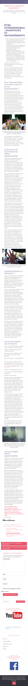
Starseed (5, 646)
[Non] (26, 680)
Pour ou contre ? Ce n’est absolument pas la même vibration (13, 548)
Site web (5, 583)
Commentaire (6, 559)
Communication (6, 641)
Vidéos (4, 648)
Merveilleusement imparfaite (13, 533)
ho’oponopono (14, 364)
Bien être (5, 638)
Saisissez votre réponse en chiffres (12, 588)
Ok (14, 683)
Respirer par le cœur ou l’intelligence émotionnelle (12, 544)
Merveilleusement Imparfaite (14, 7)
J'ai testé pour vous (7, 643)
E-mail (5, 579)
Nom (4, 574)
